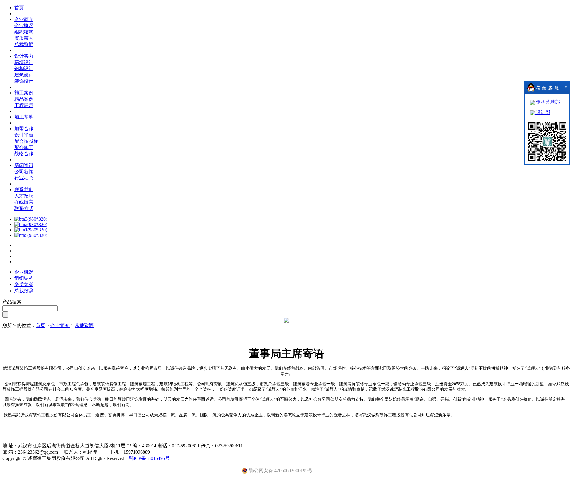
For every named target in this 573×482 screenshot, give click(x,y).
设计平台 (23, 134)
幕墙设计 (23, 62)
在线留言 (23, 202)
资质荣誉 (23, 38)
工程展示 (23, 105)
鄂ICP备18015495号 (149, 458)
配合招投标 (26, 141)
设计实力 (23, 56)
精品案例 (23, 99)
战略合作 (23, 153)
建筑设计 (23, 74)
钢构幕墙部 (547, 102)
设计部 (542, 112)
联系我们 (23, 189)
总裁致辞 (23, 44)
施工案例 (23, 92)
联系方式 (23, 208)
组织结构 (23, 31)
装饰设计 (23, 81)
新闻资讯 (23, 165)
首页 (19, 7)
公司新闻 (23, 171)
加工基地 (23, 116)
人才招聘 (23, 195)
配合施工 (23, 147)
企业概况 (23, 25)
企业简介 (23, 19)
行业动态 (23, 177)
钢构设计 (23, 68)
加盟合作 (23, 128)
